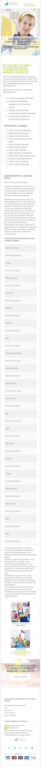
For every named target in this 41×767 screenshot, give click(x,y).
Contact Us (8, 710)
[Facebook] (9, 748)
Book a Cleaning (10, 715)
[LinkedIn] (26, 748)
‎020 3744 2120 (12, 728)
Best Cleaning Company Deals (15, 705)
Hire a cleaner (20, 677)
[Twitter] (15, 748)
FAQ (5, 708)
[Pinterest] (32, 748)
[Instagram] (20, 748)
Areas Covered (9, 713)
